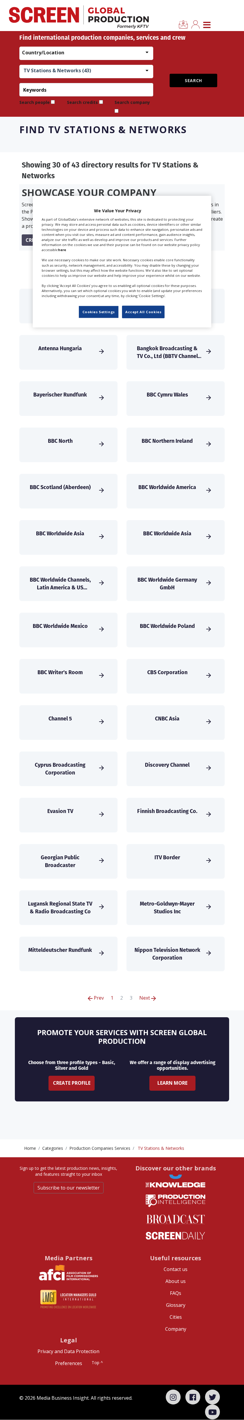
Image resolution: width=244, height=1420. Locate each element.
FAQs (175, 1293)
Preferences (68, 1363)
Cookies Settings (98, 312)
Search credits (82, 102)
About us (175, 1281)
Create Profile (71, 1083)
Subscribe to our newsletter (68, 1187)
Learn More (172, 1083)
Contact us (175, 1269)
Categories (52, 1148)
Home (30, 1148)
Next (145, 998)
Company (175, 1329)
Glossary (175, 1305)
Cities (176, 1317)
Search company (132, 102)
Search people (34, 102)
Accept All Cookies (143, 312)
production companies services (99, 1148)
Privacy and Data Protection (68, 1351)
